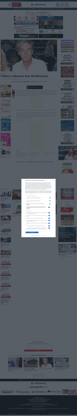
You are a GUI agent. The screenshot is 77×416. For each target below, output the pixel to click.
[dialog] (38, 208)
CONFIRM (32, 232)
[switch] (49, 197)
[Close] (54, 180)
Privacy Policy (43, 235)
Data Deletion (33, 235)
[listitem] (38, 195)
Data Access (38, 235)
